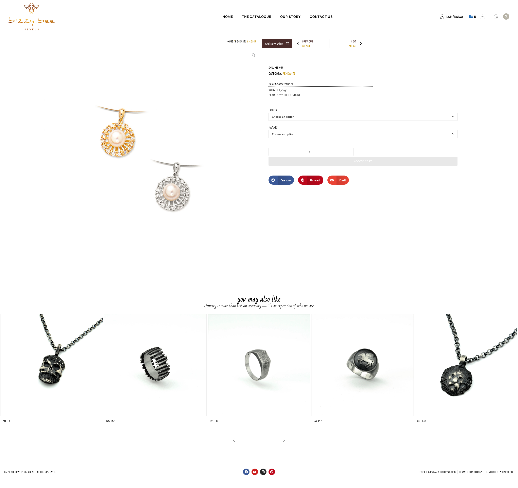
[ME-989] (145, 164)
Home (228, 16)
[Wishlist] (482, 16)
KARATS (273, 127)
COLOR (273, 110)
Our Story (290, 16)
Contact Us (321, 16)
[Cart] (496, 16)
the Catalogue (256, 16)
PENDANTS (240, 41)
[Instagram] (263, 472)
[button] (506, 16)
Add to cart (363, 161)
